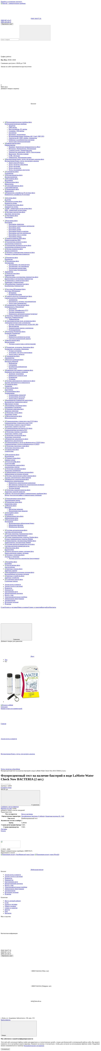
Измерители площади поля (18, 375)
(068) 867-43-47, (6, 20)
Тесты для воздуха (15, 168)
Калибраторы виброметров (18, 367)
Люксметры (13, 308)
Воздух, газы (9, 595)
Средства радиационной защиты (20, 338)
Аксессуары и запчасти (16, 354)
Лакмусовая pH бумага (16, 163)
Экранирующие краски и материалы (21, 328)
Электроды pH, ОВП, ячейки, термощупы (23, 138)
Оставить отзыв (6, 787)
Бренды (43, 607)
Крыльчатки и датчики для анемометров (22, 301)
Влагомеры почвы (15, 229)
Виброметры (13, 363)
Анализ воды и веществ (13, 584)
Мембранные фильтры (16, 527)
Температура (9, 590)
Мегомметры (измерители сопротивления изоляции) (26, 484)
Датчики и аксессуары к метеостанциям (22, 344)
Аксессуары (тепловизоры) (18, 270)
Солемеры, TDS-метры (16, 131)
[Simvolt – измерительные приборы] (11, 847)
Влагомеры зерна (14, 228)
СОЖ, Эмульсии (14, 156)
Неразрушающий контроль (14, 593)
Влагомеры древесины (16, 224)
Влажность (8, 588)
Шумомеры (12, 293)
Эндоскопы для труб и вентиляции (20, 352)
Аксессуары (13, 368)
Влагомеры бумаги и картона (18, 231)
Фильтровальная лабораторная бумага (21, 523)
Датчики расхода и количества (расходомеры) (24, 558)
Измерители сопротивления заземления (22, 483)
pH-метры (12, 125)
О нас (3, 607)
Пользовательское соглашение (34, 1045)
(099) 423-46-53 (6, 22)
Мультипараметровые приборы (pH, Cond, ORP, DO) (26, 136)
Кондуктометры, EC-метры (18, 129)
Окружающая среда (11, 591)
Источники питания (11, 602)
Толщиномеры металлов (17, 397)
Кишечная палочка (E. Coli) (54, 816)
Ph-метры (8, 604)
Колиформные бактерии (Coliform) (33, 816)
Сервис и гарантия (35, 607)
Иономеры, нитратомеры (17, 134)
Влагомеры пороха (15, 236)
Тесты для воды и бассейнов (18, 164)
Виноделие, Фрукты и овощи (19, 154)
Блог (47, 607)
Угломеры (12, 379)
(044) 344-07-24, (36, 18)
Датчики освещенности (17, 312)
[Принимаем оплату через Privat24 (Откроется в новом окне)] (47, 854)
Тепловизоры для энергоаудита (19, 264)
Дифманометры (14, 319)
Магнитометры (14, 326)
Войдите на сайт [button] (6, 808)
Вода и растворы (27, 814)
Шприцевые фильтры (16, 525)
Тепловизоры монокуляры (17, 268)
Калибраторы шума (15, 294)
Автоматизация (10, 600)
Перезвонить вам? (7, 24)
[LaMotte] (7, 705)
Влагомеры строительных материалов (21, 226)
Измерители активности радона (19, 337)
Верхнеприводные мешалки (18, 511)
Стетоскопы (13, 365)
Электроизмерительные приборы (16, 597)
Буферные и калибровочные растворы (21, 140)
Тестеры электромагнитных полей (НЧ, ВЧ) (23, 324)
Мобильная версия (36, 869)
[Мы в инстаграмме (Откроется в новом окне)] (75, 622)
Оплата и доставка (11, 607)
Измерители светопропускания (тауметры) (23, 314)
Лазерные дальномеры (16, 374)
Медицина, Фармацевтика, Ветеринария (22, 148)
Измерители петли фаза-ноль (18, 486)
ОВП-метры (13, 127)
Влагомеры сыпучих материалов (20, 233)
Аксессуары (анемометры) (17, 303)
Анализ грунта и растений (14, 586)
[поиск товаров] (35, 33)
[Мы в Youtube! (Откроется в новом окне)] (45, 622)
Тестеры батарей (14, 488)
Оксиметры (12, 133)
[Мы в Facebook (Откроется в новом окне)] (15, 622)
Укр (6, 660)
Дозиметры (12, 335)
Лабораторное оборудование (14, 598)
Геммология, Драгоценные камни (20, 157)
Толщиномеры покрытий (17, 395)
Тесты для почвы (14, 166)
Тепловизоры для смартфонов (19, 266)
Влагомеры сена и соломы (17, 235)
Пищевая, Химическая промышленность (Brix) (24, 147)
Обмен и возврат (23, 607)
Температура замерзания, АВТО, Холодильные (24, 152)
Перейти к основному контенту (11, 1)
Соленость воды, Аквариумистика (20, 150)
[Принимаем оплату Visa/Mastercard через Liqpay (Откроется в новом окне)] (18, 854)
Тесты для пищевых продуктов (19, 170)
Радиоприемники (14, 330)
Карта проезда (5, 1020)
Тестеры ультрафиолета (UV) (18, 310)
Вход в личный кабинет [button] (13, 901)
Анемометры (13, 300)
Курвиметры (13, 377)
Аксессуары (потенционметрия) (19, 141)
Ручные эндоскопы (15, 351)
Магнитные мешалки (16, 509)
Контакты (52, 607)
